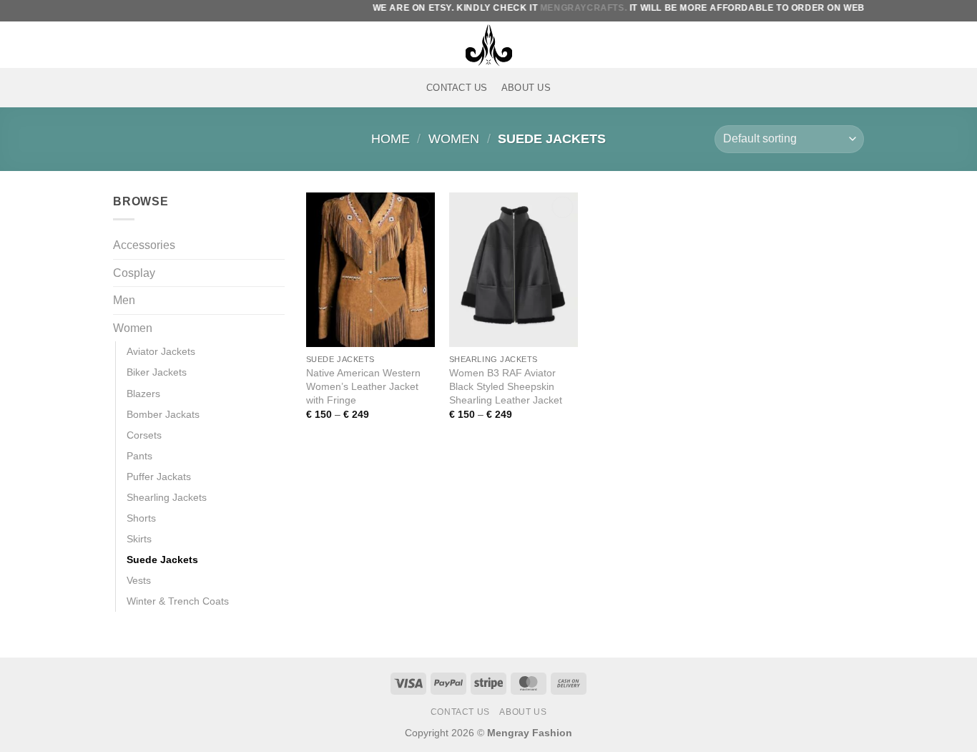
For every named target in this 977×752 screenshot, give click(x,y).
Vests (139, 580)
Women (453, 138)
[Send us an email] (159, 44)
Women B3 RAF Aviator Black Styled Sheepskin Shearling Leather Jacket (505, 386)
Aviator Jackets (161, 351)
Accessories (144, 245)
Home (390, 138)
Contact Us (457, 87)
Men (124, 300)
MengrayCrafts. (569, 8)
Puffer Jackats (159, 476)
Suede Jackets (162, 559)
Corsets (144, 435)
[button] (805, 45)
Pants (139, 456)
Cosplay (134, 273)
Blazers (143, 393)
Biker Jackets (157, 372)
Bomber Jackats (163, 414)
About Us (526, 87)
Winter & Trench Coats (178, 601)
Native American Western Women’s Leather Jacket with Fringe (363, 386)
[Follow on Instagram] (141, 44)
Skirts (139, 539)
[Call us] (178, 44)
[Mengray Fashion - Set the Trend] (488, 44)
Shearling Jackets (167, 497)
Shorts (141, 518)
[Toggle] (276, 300)
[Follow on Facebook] (122, 44)
